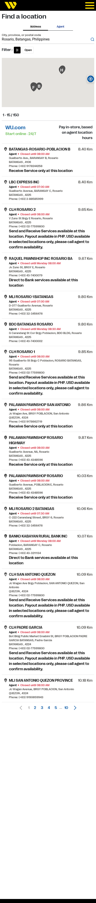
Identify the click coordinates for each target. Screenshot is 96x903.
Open (28, 50)
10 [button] (66, 708)
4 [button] (49, 708)
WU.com (15, 127)
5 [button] (56, 708)
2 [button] (35, 708)
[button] (74, 708)
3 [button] (42, 708)
